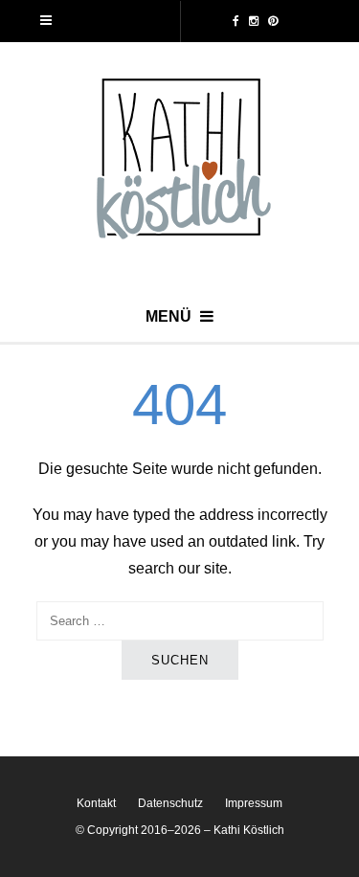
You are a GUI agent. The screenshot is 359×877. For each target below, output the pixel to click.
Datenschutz (170, 803)
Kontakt (96, 803)
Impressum (253, 803)
